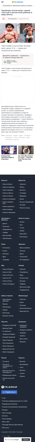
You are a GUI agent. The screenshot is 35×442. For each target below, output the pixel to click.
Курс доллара (7, 235)
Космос (5, 251)
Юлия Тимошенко (8, 346)
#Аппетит (21, 137)
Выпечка (22, 361)
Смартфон (6, 259)
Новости (4, 180)
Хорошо (25, 439)
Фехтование (23, 236)
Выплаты (23, 190)
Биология (6, 253)
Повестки (23, 299)
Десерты (22, 370)
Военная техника (8, 316)
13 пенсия (6, 361)
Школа (22, 199)
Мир (2, 265)
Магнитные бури (25, 287)
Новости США (7, 272)
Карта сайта (6, 421)
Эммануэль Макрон (9, 334)
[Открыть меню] (2, 2)
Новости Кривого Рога (8, 202)
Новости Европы (8, 269)
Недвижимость (7, 229)
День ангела (24, 339)
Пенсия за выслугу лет (9, 378)
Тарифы (5, 232)
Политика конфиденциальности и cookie (14, 401)
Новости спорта (24, 218)
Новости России (8, 275)
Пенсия (3, 358)
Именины (23, 341)
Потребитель (24, 272)
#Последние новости (12, 139)
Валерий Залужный (9, 337)
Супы (21, 367)
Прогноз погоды (25, 208)
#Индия (15, 135)
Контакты (5, 416)
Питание (22, 251)
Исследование (24, 259)
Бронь (22, 302)
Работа (22, 187)
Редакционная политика (9, 404)
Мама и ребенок (25, 248)
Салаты (22, 373)
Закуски (22, 376)
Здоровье (22, 244)
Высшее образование (27, 202)
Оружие (5, 310)
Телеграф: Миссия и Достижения (12, 424)
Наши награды (6, 413)
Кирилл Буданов (8, 340)
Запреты (22, 335)
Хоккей (22, 230)
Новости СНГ (7, 278)
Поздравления (24, 290)
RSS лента (5, 427)
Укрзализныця (7, 238)
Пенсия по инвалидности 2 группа (8, 366)
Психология (23, 256)
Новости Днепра (8, 190)
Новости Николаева (9, 212)
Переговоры (7, 307)
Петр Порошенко (8, 343)
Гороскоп (23, 269)
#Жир (28, 137)
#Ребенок (27, 135)
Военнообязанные (26, 308)
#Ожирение (9, 137)
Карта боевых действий (7, 300)
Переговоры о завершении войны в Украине (17, 5)
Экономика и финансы (5, 219)
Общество (22, 180)
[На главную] (17, 2)
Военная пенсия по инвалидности (9, 371)
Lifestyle (21, 265)
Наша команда (6, 418)
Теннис (22, 228)
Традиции (23, 333)
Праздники (22, 321)
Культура (22, 281)
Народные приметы (26, 330)
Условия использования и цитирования (14, 407)
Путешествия (24, 278)
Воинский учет (24, 311)
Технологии (6, 248)
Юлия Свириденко (8, 352)
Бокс (21, 225)
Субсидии (23, 193)
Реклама (4, 410)
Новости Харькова (8, 187)
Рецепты (22, 358)
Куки (16, 439)
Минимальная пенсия (9, 375)
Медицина (23, 196)
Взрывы (5, 304)
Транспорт (6, 226)
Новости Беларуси (8, 284)
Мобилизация (23, 295)
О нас (4, 398)
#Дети (21, 135)
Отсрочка (23, 305)
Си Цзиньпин (7, 331)
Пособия (22, 205)
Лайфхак (22, 284)
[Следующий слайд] (33, 6)
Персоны (4, 321)
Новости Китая (7, 281)
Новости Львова (8, 196)
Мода (21, 275)
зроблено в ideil (6, 436)
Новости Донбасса (8, 206)
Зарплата (23, 184)
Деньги (5, 223)
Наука (3, 244)
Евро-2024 (23, 234)
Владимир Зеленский (9, 325)
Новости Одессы (8, 193)
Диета (22, 253)
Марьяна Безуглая (8, 349)
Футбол (22, 222)
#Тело (15, 137)
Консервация (24, 364)
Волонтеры (6, 313)
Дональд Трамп (7, 328)
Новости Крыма (8, 209)
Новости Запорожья (9, 199)
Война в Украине (7, 295)
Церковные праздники (23, 326)
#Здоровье (8, 135)
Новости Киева (7, 184)
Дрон (4, 256)
